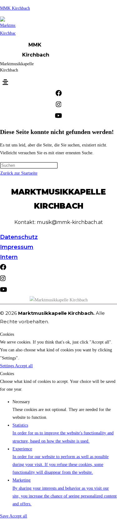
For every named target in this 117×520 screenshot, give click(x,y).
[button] (5, 82)
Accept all (24, 366)
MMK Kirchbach (15, 8)
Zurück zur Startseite (18, 173)
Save (4, 516)
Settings (7, 366)
